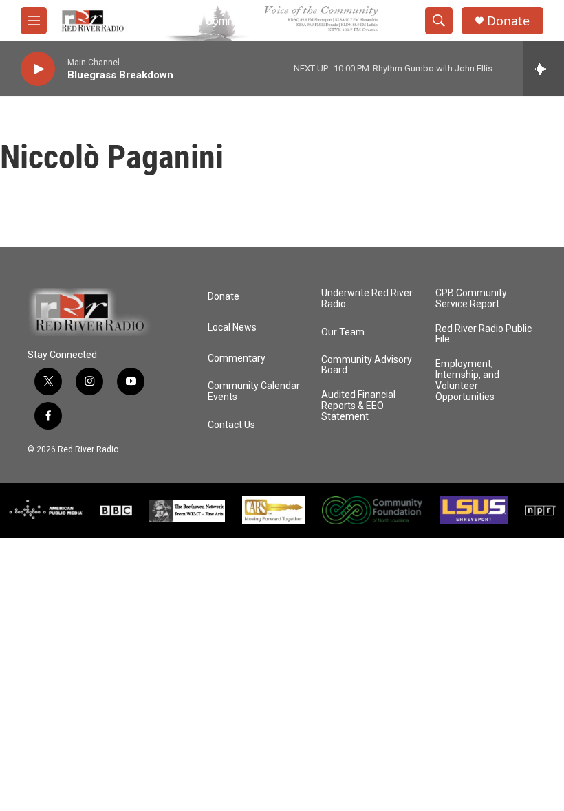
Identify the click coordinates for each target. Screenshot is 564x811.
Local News (232, 327)
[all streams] (543, 68)
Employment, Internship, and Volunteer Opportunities (467, 380)
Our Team (343, 332)
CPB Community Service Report (471, 298)
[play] (38, 69)
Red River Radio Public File (483, 334)
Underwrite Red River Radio (367, 298)
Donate (508, 21)
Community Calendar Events (254, 391)
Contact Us (231, 425)
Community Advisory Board (366, 365)
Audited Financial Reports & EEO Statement (358, 406)
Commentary (236, 358)
